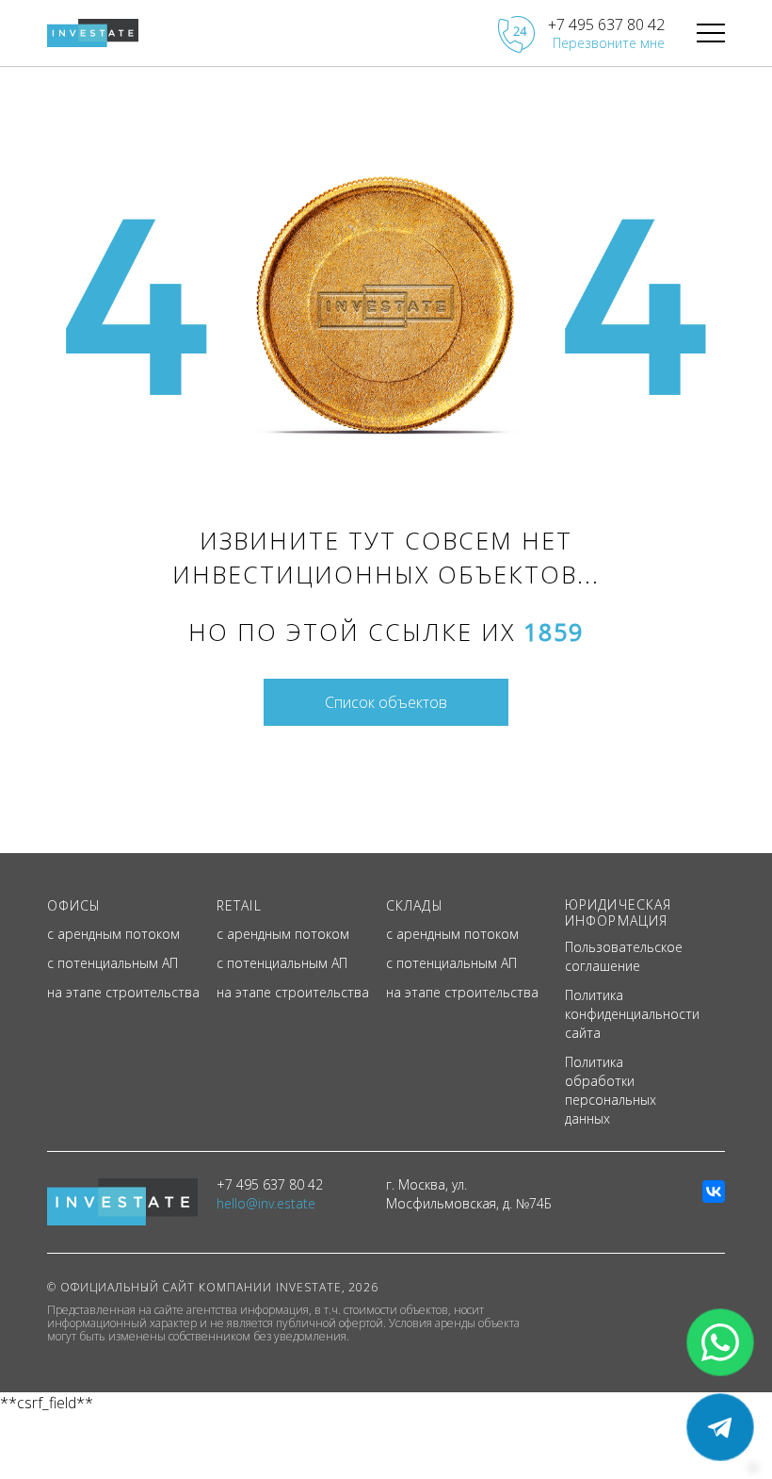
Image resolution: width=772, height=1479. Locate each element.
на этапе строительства (123, 992)
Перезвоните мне (609, 43)
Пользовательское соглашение (624, 956)
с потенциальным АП (112, 963)
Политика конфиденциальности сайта (632, 1014)
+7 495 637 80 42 (606, 24)
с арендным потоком (113, 934)
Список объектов (386, 702)
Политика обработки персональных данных (610, 1090)
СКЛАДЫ (414, 905)
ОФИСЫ (74, 905)
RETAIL (239, 905)
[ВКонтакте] (713, 1191)
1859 (553, 632)
